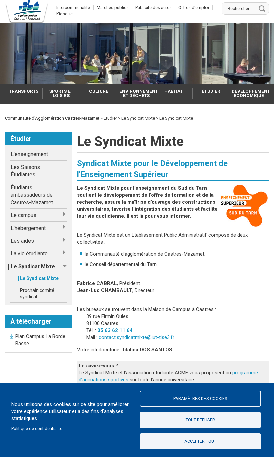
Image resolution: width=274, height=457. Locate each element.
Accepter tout (200, 441)
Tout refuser (200, 419)
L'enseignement (29, 154)
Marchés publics (113, 7)
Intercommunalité (73, 7)
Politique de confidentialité (36, 428)
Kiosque (64, 13)
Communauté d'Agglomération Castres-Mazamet (52, 118)
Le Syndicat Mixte (39, 278)
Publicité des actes (153, 7)
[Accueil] (26, 12)
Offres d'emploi (193, 7)
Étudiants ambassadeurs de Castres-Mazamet (32, 195)
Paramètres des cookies (200, 398)
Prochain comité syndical (37, 294)
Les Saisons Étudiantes (25, 171)
